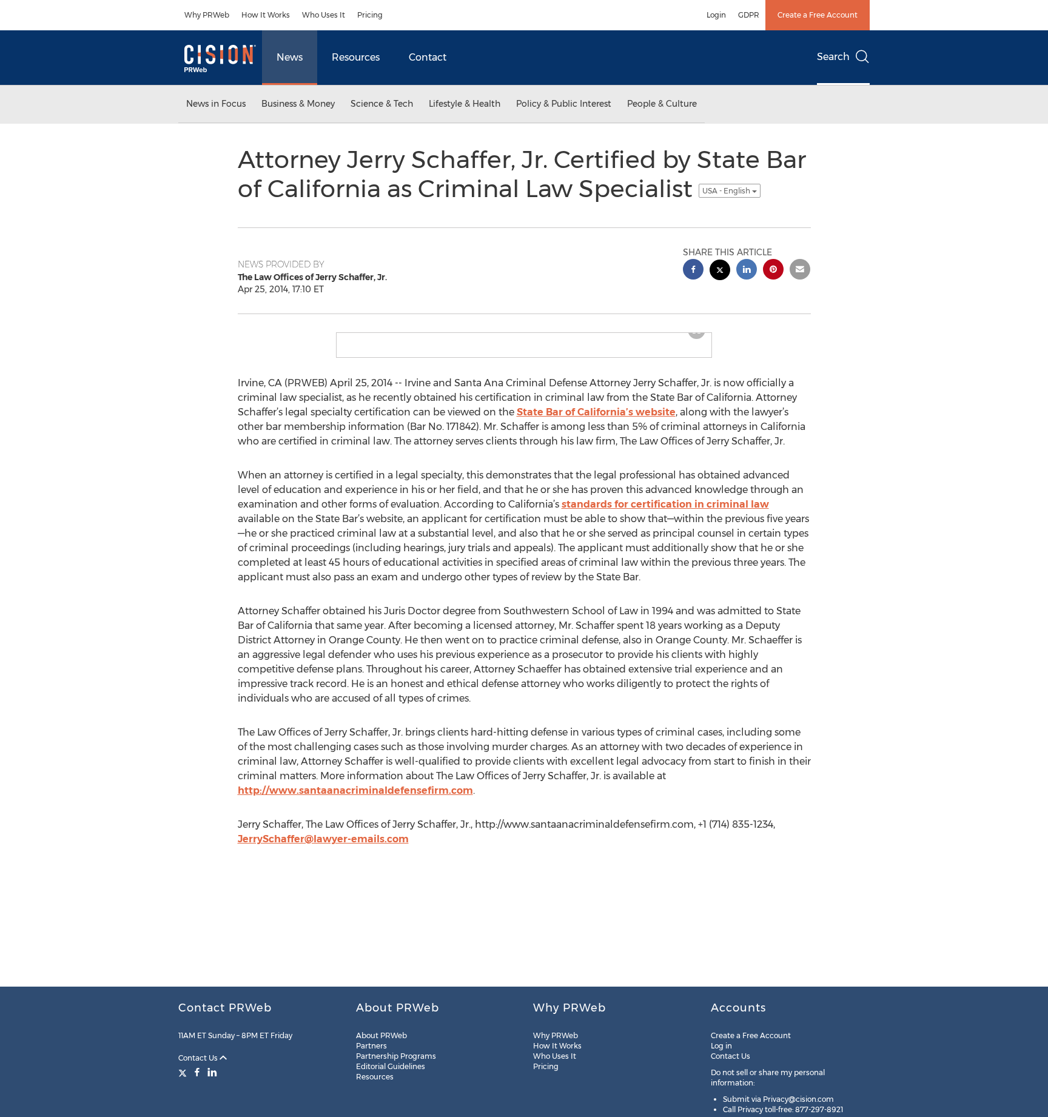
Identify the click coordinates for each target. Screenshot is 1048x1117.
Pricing (370, 14)
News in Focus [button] (216, 103)
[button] (524, 338)
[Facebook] (197, 1072)
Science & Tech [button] (382, 103)
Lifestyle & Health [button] (464, 103)
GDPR (748, 14)
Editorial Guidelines (390, 1066)
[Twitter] (184, 1072)
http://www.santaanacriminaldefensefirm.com (355, 800)
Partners (371, 1045)
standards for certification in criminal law (665, 514)
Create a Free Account (818, 14)
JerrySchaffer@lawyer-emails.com (323, 848)
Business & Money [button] (298, 103)
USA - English (727, 190)
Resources (356, 57)
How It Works (265, 14)
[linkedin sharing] (746, 271)
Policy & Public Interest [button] (563, 103)
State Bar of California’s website (596, 422)
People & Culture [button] (662, 103)
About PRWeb (381, 1035)
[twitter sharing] (720, 271)
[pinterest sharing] (773, 271)
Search (833, 56)
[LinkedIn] (212, 1072)
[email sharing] (800, 271)
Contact (427, 57)
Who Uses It (323, 14)
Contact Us (199, 1057)
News (290, 57)
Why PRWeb (206, 14)
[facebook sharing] (693, 271)
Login (716, 14)
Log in (721, 1045)
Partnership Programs (396, 1056)
